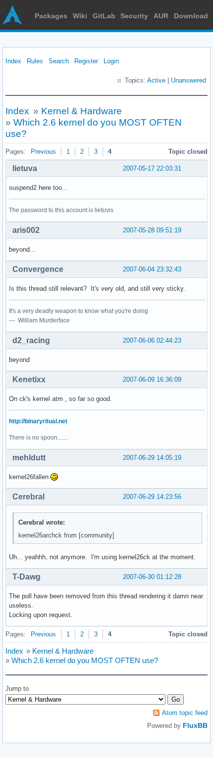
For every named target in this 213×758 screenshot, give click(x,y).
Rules (35, 61)
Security (134, 16)
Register (86, 61)
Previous (43, 151)
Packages (51, 16)
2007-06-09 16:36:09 (152, 379)
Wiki (80, 16)
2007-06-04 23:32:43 (152, 269)
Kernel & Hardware (81, 111)
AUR (161, 16)
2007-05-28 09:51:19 (152, 230)
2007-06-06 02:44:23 (152, 340)
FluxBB (195, 725)
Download (191, 16)
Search (59, 61)
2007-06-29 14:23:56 (152, 496)
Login (111, 61)
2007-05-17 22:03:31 (152, 168)
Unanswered (188, 80)
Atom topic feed (185, 712)
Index (13, 61)
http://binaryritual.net (38, 421)
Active (156, 80)
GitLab (104, 16)
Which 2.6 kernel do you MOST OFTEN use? (84, 660)
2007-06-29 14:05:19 (152, 457)
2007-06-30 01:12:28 (152, 576)
